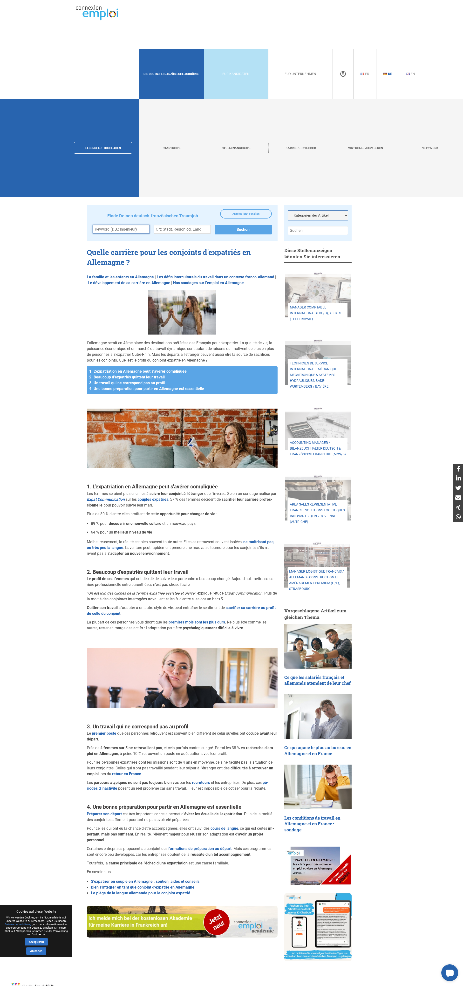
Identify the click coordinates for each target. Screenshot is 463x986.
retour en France (126, 774)
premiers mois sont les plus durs (197, 622)
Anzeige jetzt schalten (245, 213)
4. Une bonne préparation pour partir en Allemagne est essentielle (146, 388)
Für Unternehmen (300, 74)
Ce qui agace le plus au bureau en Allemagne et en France (317, 750)
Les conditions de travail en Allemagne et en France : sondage (312, 824)
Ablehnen (36, 951)
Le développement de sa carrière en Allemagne (129, 283)
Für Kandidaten (236, 74)
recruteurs (201, 782)
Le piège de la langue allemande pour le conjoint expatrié (140, 893)
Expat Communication (106, 499)
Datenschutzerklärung (18, 924)
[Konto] (343, 74)
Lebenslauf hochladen (103, 148)
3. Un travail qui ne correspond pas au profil (127, 383)
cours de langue (224, 828)
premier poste (104, 733)
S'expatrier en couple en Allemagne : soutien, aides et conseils (145, 881)
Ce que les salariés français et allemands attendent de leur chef (317, 680)
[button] (449, 972)
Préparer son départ (104, 814)
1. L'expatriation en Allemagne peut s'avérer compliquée (138, 371)
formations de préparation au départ (200, 848)
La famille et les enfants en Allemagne (120, 277)
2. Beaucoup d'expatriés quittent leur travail (127, 377)
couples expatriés (153, 499)
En (412, 74)
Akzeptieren (36, 942)
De (389, 74)
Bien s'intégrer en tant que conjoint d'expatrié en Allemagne (142, 887)
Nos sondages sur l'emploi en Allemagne (208, 283)
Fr (366, 74)
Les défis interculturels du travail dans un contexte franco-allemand (215, 277)
